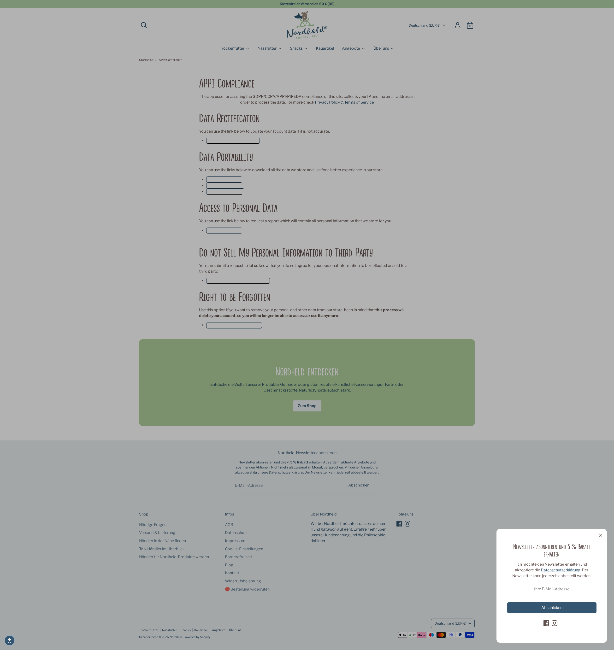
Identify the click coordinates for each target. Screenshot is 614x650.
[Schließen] (600, 535)
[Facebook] (546, 623)
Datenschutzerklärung (560, 570)
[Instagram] (554, 623)
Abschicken (551, 607)
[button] (9, 640)
